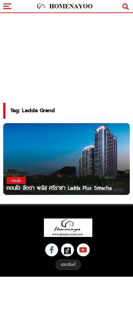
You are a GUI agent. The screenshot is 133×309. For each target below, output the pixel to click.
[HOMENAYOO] (64, 6)
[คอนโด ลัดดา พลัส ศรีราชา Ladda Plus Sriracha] (66, 158)
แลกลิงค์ (68, 264)
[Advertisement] (66, 292)
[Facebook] (51, 249)
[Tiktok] (67, 249)
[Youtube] (83, 249)
